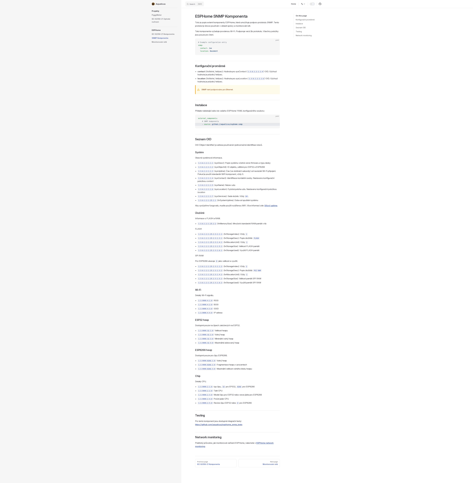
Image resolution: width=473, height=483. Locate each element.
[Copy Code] (275, 42)
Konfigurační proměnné (305, 20)
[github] (320, 4)
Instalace (299, 24)
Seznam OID (301, 27)
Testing (299, 31)
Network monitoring (304, 35)
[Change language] (303, 4)
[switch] (312, 4)
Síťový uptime (270, 205)
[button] (164, 11)
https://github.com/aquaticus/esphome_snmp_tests (218, 424)
